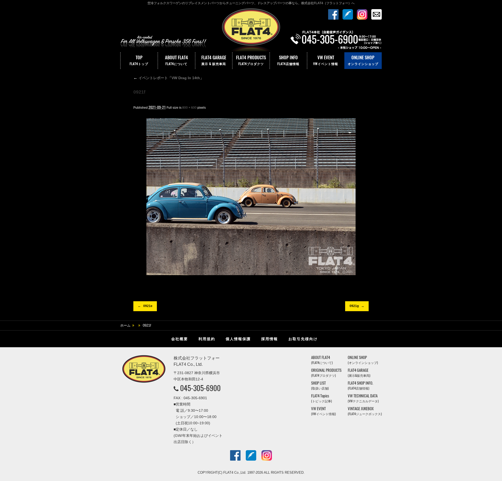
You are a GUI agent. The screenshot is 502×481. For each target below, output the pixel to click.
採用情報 (269, 339)
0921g (354, 306)
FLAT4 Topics (321, 398)
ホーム (125, 325)
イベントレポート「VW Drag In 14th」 (168, 78)
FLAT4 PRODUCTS (251, 60)
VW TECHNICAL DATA (363, 398)
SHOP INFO (288, 60)
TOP (139, 60)
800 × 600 (189, 107)
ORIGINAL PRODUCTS (326, 373)
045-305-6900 (200, 388)
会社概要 (179, 339)
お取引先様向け (303, 339)
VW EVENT (325, 60)
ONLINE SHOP (363, 60)
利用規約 (206, 339)
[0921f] (251, 196)
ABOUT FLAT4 (176, 60)
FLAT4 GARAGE (213, 60)
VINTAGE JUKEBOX (365, 411)
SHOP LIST (320, 385)
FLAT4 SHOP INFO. (360, 385)
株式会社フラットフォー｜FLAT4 (251, 29)
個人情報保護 (238, 339)
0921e (147, 306)
